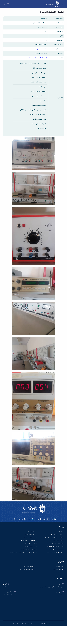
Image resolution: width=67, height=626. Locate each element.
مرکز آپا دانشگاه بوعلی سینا (29, 547)
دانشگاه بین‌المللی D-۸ (58, 550)
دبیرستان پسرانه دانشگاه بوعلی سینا (27, 550)
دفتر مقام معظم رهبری (58, 532)
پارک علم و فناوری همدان (30, 544)
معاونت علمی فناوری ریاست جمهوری (55, 553)
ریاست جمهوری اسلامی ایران (29, 538)
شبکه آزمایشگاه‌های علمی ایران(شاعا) (55, 547)
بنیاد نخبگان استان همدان (57, 544)
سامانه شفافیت (59, 566)
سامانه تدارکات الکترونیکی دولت (28, 535)
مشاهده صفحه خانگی (42, 49)
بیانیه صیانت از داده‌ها (28, 566)
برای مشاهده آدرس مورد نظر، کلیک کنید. (37, 58)
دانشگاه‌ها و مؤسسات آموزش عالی (28, 541)
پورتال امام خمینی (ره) (30, 532)
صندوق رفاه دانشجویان (58, 541)
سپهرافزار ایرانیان (16, 623)
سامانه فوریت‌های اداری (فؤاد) (26, 569)
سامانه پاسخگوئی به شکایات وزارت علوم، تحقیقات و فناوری (22, 553)
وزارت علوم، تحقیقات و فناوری (56, 535)
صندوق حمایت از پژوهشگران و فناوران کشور (53, 538)
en (4, 4)
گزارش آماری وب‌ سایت (58, 569)
